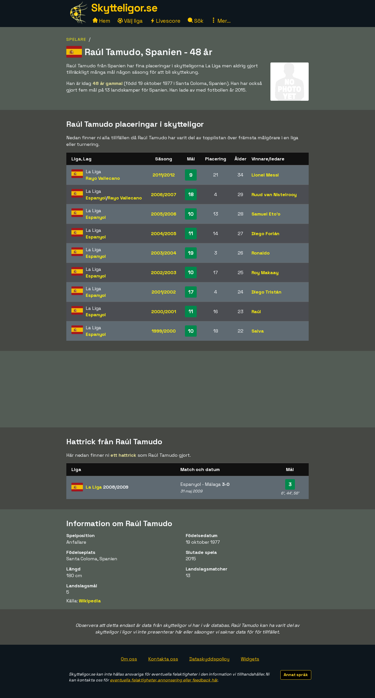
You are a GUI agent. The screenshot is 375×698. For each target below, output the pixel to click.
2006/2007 (163, 194)
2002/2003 (163, 272)
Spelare (76, 39)
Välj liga (133, 20)
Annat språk (296, 674)
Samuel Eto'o (266, 214)
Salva (258, 331)
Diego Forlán (266, 233)
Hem (104, 20)
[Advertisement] (187, 389)
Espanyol (96, 198)
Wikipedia (90, 601)
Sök (198, 20)
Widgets (250, 659)
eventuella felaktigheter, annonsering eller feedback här (163, 680)
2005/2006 (163, 214)
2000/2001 (163, 311)
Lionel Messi (265, 175)
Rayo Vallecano (103, 178)
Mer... (223, 20)
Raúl (256, 311)
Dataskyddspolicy (209, 659)
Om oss (129, 659)
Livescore (167, 20)
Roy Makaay (265, 272)
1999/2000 (164, 331)
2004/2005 (163, 233)
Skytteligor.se (124, 8)
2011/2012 (164, 175)
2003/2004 (163, 253)
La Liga (107, 487)
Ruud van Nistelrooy (274, 194)
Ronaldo (261, 253)
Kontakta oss (163, 659)
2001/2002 (164, 292)
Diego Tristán (267, 292)
